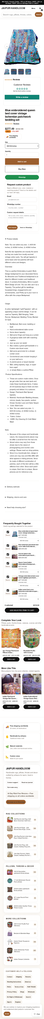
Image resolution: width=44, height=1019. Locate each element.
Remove (8, 535)
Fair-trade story (12, 787)
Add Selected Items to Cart (22, 610)
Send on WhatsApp (26, 227)
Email (9, 196)
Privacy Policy (12, 992)
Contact (9, 977)
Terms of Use (19, 987)
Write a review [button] (22, 97)
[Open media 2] (14, 71)
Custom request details (15, 212)
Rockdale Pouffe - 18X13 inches (29, 652)
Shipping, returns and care (17, 497)
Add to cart (22, 161)
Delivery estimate (13, 486)
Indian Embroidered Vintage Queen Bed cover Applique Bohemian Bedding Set (31, 697)
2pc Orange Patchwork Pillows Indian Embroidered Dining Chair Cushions (11, 652)
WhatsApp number (14, 204)
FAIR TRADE (31, 987)
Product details (12, 239)
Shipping (19, 977)
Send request (12, 227)
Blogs (22, 992)
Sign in (9, 1002)
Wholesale (31, 992)
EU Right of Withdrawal (14, 997)
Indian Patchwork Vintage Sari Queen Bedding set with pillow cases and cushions (11, 697)
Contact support (12, 782)
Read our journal (27, 782)
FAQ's (9, 987)
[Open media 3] (21, 71)
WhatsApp (22, 177)
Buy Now (22, 169)
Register (18, 1002)
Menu (33, 8)
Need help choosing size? (16, 507)
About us (28, 982)
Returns (28, 977)
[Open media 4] (28, 71)
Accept (7, 1014)
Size (6, 142)
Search (38, 14)
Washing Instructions (14, 982)
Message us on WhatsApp (16, 802)
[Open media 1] (7, 71)
